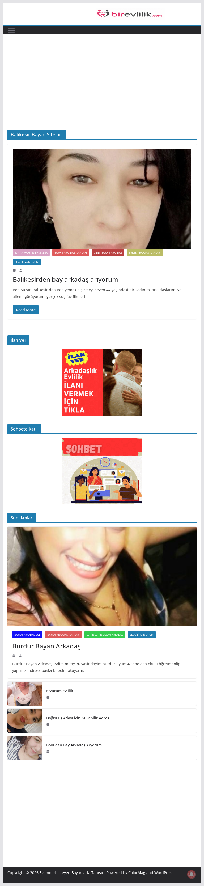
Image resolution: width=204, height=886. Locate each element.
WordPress (163, 872)
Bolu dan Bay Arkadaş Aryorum (74, 745)
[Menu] (11, 30)
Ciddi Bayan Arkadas (108, 252)
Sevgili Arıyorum (27, 262)
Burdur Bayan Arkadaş (46, 646)
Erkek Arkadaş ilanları (145, 252)
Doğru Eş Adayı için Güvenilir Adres (77, 717)
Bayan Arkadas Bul (27, 634)
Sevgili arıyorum (142, 634)
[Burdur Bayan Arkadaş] (102, 576)
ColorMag (136, 872)
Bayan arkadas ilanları (70, 252)
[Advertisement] (102, 90)
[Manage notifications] (191, 874)
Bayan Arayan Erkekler (31, 252)
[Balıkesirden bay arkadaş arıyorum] (102, 199)
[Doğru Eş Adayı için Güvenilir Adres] (24, 721)
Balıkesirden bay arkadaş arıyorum (65, 279)
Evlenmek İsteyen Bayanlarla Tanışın (72, 872)
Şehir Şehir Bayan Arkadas (105, 634)
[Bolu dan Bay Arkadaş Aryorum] (24, 748)
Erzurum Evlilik (59, 690)
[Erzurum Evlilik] (24, 694)
